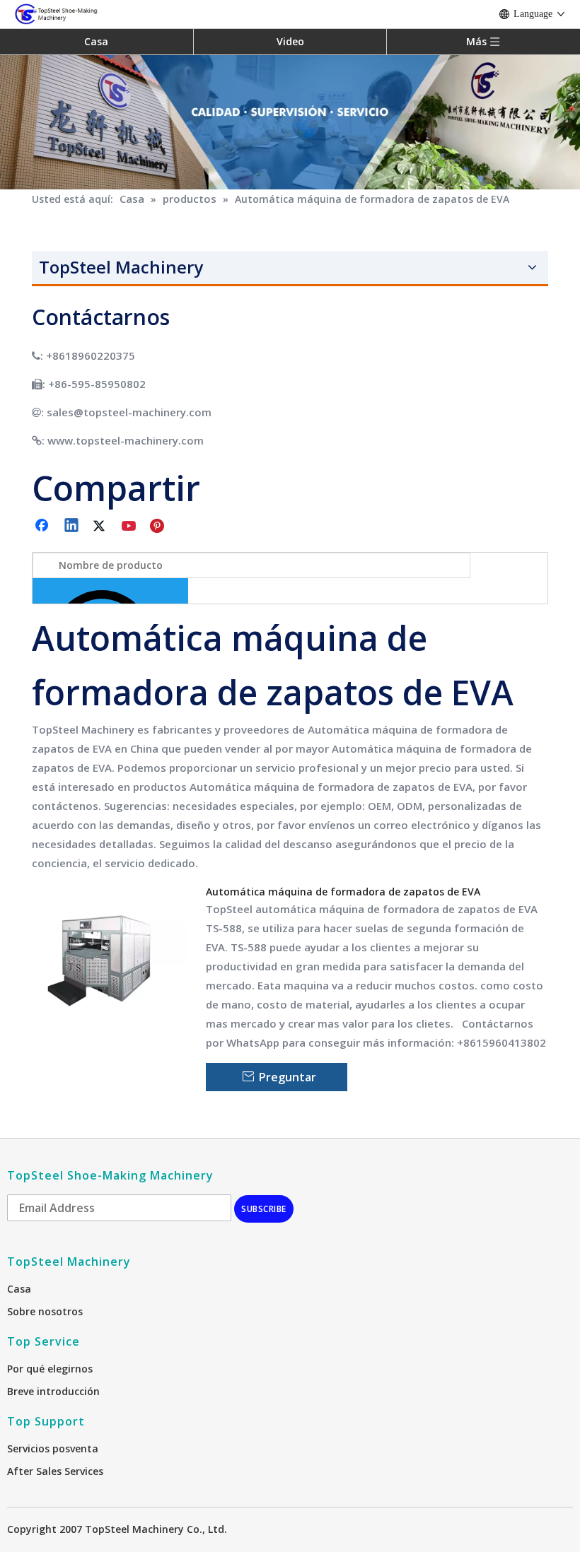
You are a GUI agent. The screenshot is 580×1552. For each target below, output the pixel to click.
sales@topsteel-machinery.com (129, 412)
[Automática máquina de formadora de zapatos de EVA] (110, 957)
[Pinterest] (159, 526)
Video (290, 41)
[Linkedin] (72, 526)
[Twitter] (101, 526)
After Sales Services (55, 1471)
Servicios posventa (52, 1448)
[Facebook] (43, 526)
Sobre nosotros (45, 1311)
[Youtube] (130, 526)
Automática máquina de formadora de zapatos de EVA (343, 891)
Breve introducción (53, 1391)
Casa (96, 41)
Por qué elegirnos (50, 1368)
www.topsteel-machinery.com (125, 440)
